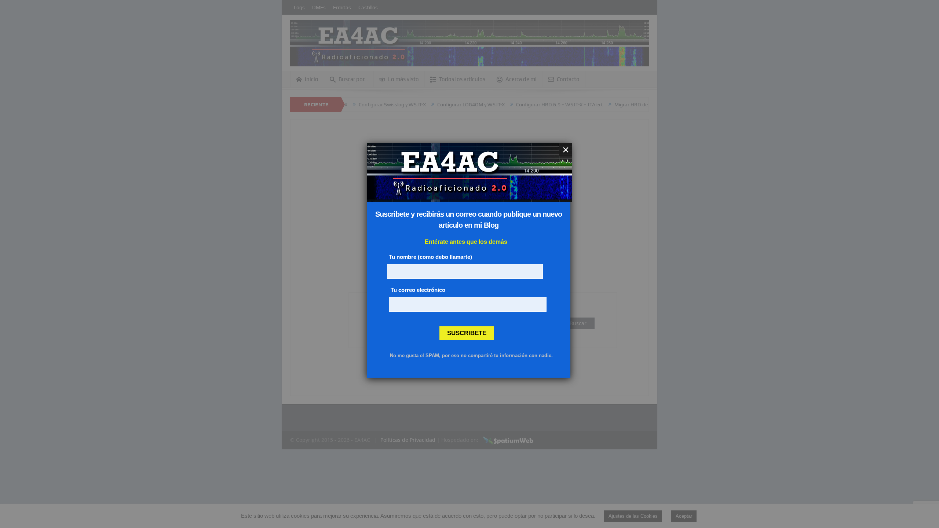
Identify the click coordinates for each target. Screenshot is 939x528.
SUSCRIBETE (466, 333)
